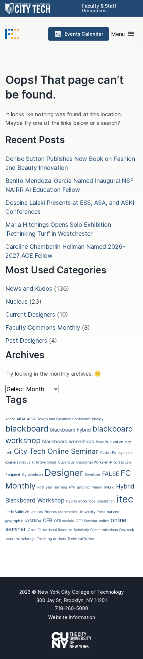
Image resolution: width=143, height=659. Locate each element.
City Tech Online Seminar (56, 451)
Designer (64, 472)
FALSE (110, 473)
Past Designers (26, 340)
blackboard (27, 429)
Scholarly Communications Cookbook (104, 530)
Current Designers (30, 314)
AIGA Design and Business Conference (58, 419)
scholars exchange (20, 539)
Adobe (10, 419)
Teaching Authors (51, 539)
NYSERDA (33, 521)
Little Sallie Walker (20, 512)
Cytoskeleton (32, 475)
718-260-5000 (71, 608)
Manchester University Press (81, 512)
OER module (64, 521)
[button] (118, 34)
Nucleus (16, 301)
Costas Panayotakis (116, 453)
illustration (106, 501)
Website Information (71, 617)
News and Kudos (28, 288)
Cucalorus (66, 462)
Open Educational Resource (50, 530)
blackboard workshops (68, 442)
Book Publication (109, 442)
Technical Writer (81, 539)
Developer (92, 475)
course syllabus (17, 462)
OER (47, 520)
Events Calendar (84, 34)
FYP (72, 487)
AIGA (21, 419)
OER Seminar (86, 521)
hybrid (109, 487)
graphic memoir (89, 487)
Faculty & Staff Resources (99, 8)
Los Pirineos (47, 512)
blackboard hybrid (70, 430)
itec (124, 499)
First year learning (52, 487)
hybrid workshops (80, 501)
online (104, 521)
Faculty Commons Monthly (42, 327)
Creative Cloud (44, 462)
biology (97, 419)
